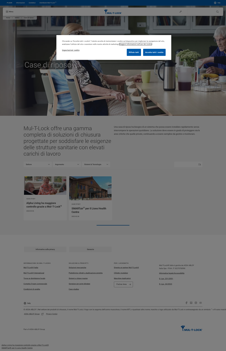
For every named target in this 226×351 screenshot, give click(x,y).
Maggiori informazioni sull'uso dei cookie (135, 44)
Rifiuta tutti (134, 52)
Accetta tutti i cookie (154, 52)
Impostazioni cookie (70, 50)
